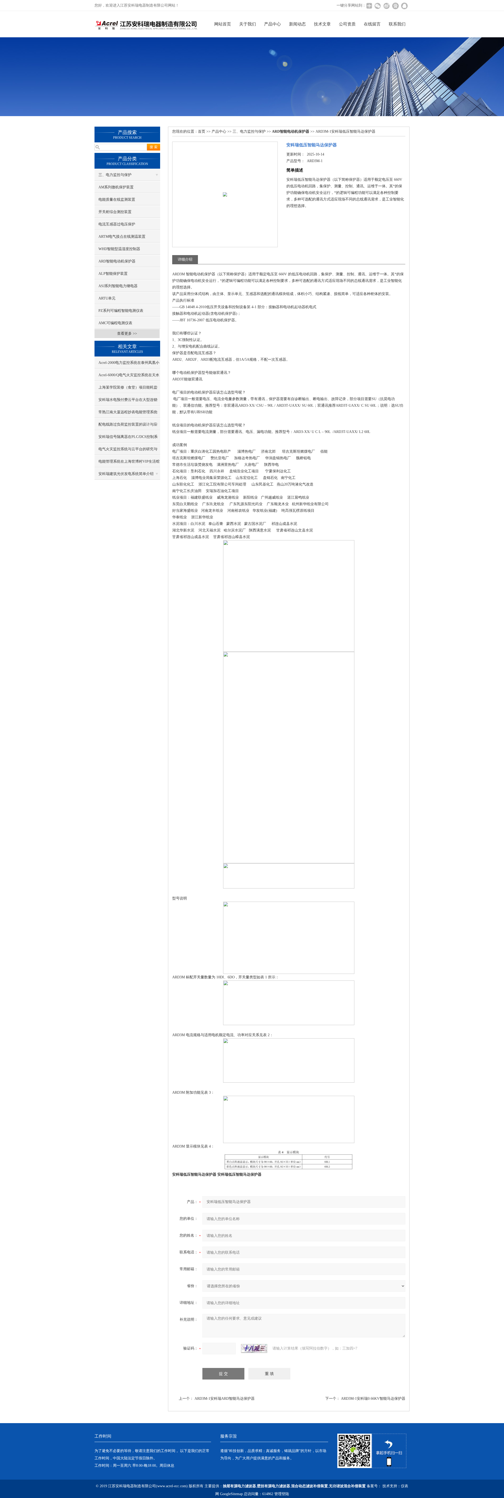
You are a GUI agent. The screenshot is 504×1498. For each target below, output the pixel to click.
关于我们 (247, 24)
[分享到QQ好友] (404, 6)
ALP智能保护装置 (113, 274)
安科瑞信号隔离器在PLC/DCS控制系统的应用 (128, 439)
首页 (201, 131)
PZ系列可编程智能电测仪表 (120, 311)
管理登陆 (281, 1494)
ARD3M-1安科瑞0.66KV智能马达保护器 (373, 1399)
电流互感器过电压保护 (116, 224)
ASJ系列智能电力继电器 (118, 286)
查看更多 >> (127, 333)
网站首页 (222, 24)
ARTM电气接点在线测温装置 (121, 237)
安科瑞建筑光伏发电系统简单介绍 (126, 474)
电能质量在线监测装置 (116, 200)
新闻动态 (297, 24)
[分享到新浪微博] (386, 6)
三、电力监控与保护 (115, 175)
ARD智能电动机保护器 (116, 261)
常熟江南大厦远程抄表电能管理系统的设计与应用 (127, 414)
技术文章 (322, 24)
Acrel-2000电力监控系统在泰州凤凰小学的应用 (128, 365)
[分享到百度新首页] (395, 6)
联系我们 (397, 24)
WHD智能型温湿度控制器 (119, 249)
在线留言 (372, 24)
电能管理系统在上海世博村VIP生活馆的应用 (129, 463)
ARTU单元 (107, 298)
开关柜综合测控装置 (115, 212)
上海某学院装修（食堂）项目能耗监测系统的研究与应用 (127, 389)
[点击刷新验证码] (254, 1348)
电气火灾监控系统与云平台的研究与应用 (127, 451)
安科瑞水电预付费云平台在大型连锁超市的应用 (127, 402)
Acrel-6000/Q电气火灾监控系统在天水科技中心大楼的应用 (128, 377)
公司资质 (347, 24)
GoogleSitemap (231, 1494)
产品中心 (272, 24)
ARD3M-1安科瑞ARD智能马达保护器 (225, 1399)
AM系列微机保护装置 (116, 187)
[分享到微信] (377, 6)
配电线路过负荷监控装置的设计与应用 (127, 426)
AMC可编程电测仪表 (115, 323)
